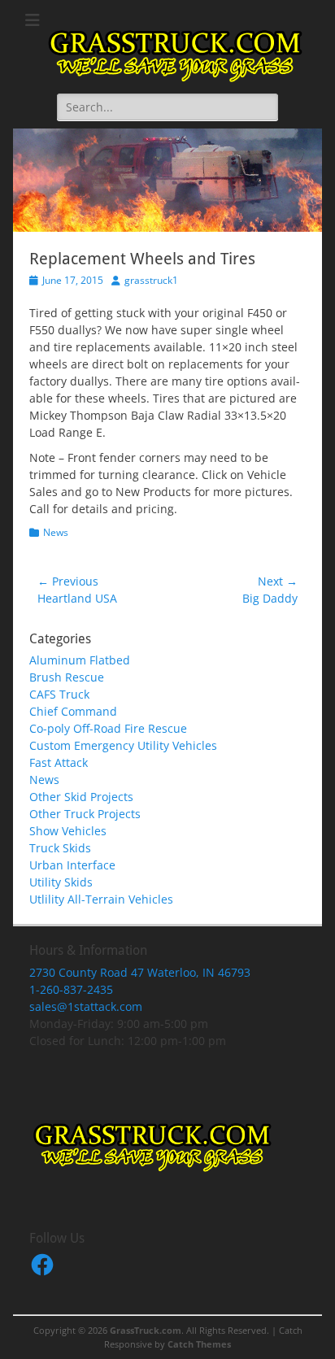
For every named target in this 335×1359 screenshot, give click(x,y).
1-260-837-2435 (71, 989)
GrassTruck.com (145, 1330)
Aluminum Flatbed (79, 660)
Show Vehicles (68, 830)
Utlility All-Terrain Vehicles (101, 899)
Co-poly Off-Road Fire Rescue (108, 728)
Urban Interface (72, 865)
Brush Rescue (66, 677)
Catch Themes (199, 1344)
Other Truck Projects (85, 813)
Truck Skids (60, 848)
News (55, 532)
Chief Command (73, 711)
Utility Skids (61, 882)
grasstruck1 (151, 280)
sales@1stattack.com (85, 1006)
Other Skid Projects (81, 796)
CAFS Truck (59, 694)
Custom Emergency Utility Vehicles (123, 745)
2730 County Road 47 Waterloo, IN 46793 (139, 972)
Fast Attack (58, 762)
